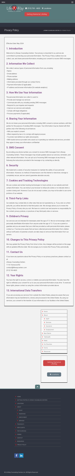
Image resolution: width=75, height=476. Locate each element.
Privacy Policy (21, 444)
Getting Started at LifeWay (37, 14)
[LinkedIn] (21, 455)
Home (46, 311)
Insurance (49, 326)
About (46, 315)
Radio (45, 340)
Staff (47, 319)
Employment (50, 329)
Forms (46, 348)
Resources (47, 351)
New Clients (47, 333)
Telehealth (47, 337)
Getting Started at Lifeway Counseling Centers (32, 400)
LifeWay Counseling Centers (51, 30)
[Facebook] (16, 455)
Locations (47, 8)
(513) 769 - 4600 (34, 8)
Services (48, 322)
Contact (20, 438)
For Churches (48, 344)
